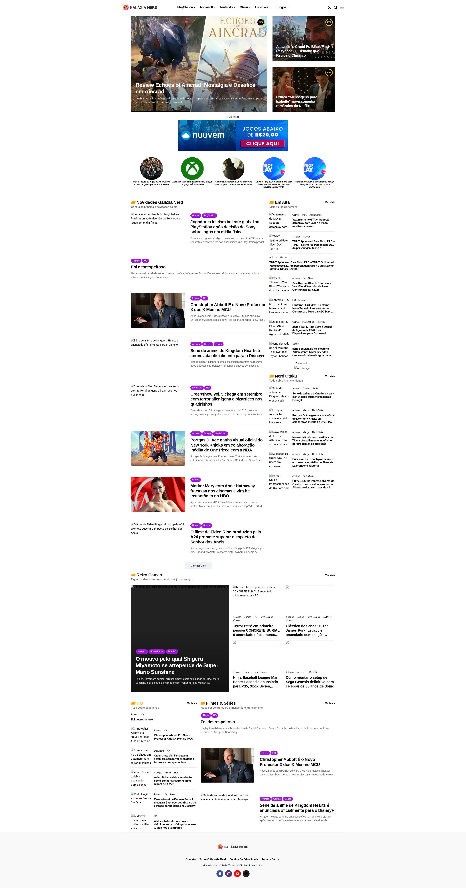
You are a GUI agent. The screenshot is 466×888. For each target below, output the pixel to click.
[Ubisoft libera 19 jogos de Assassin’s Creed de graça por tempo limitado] (151, 168)
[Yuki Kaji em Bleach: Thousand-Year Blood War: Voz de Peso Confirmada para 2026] (279, 284)
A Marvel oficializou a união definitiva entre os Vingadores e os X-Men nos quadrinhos (175, 824)
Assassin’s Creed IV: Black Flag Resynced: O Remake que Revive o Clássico (302, 51)
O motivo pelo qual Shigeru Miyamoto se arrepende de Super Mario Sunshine (177, 665)
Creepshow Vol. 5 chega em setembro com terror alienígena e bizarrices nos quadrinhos (226, 399)
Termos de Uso (271, 859)
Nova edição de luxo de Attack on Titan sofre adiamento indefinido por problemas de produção (312, 440)
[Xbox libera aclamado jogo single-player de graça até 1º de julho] (192, 168)
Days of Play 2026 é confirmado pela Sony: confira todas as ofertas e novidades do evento (274, 184)
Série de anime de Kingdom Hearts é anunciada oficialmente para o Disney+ (227, 353)
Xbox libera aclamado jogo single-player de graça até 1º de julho (192, 183)
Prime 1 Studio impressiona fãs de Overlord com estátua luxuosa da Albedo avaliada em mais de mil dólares (313, 484)
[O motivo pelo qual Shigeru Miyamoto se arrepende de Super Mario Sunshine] (180, 638)
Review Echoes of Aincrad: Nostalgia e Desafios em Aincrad (195, 88)
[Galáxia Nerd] (140, 7)
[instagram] (228, 873)
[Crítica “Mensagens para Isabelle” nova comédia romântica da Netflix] (304, 89)
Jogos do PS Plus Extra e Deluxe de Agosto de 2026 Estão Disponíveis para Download (312, 330)
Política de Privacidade (244, 859)
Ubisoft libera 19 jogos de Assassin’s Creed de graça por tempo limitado (151, 183)
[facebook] (219, 873)
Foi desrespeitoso (148, 267)
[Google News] (246, 873)
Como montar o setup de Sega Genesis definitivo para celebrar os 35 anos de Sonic (310, 681)
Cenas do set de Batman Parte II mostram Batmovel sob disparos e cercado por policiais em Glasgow (175, 802)
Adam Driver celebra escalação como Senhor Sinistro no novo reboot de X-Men (173, 780)
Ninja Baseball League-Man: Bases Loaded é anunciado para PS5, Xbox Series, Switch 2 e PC (256, 681)
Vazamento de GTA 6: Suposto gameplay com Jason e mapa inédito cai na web (310, 223)
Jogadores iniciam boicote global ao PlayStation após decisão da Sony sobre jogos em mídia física (224, 226)
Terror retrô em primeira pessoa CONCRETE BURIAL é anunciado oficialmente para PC (256, 630)
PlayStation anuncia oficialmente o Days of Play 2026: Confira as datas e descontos (315, 184)
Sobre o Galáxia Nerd (212, 859)
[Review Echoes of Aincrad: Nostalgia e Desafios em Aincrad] (199, 64)
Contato (191, 859)
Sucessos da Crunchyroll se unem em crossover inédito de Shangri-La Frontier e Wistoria (313, 462)
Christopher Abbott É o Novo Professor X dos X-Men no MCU (228, 307)
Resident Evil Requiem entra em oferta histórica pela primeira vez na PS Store (233, 183)
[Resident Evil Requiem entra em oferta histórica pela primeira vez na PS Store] (233, 168)
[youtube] (237, 873)
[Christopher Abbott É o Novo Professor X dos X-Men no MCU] (158, 310)
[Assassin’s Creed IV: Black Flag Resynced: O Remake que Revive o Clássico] (304, 38)
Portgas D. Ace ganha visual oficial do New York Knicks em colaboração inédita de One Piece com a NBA (226, 445)
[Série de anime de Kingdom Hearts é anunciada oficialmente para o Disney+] (158, 356)
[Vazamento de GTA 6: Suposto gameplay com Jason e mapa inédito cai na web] (279, 221)
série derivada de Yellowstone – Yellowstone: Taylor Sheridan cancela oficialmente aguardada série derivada (311, 352)
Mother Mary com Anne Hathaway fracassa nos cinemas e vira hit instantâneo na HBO (222, 491)
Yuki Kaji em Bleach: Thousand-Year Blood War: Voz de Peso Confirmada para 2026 (311, 286)
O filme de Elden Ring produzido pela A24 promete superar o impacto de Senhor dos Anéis (225, 537)
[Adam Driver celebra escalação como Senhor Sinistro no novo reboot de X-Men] (141, 778)
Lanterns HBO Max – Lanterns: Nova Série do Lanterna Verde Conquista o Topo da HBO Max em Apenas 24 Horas (313, 308)
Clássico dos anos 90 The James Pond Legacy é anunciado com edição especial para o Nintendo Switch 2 (307, 630)
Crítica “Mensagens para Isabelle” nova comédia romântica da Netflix (296, 101)
